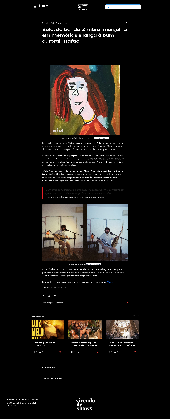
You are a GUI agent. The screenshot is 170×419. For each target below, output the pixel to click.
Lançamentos (47, 287)
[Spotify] (47, 6)
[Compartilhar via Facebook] (43, 295)
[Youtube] (43, 6)
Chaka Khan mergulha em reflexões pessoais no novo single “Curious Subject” (84, 344)
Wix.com (13, 405)
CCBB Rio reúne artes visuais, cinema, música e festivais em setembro (122, 344)
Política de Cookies (13, 399)
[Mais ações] (126, 23)
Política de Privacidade (30, 399)
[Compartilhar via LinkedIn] (55, 295)
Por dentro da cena (61, 287)
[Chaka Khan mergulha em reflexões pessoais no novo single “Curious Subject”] (85, 329)
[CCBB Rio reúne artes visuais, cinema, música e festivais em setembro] (122, 329)
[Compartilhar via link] (60, 295)
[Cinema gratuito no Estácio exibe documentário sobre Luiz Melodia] (47, 329)
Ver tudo (136, 315)
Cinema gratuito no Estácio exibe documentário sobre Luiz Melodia (45, 344)
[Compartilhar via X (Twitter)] (49, 295)
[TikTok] (39, 6)
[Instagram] (35, 6)
